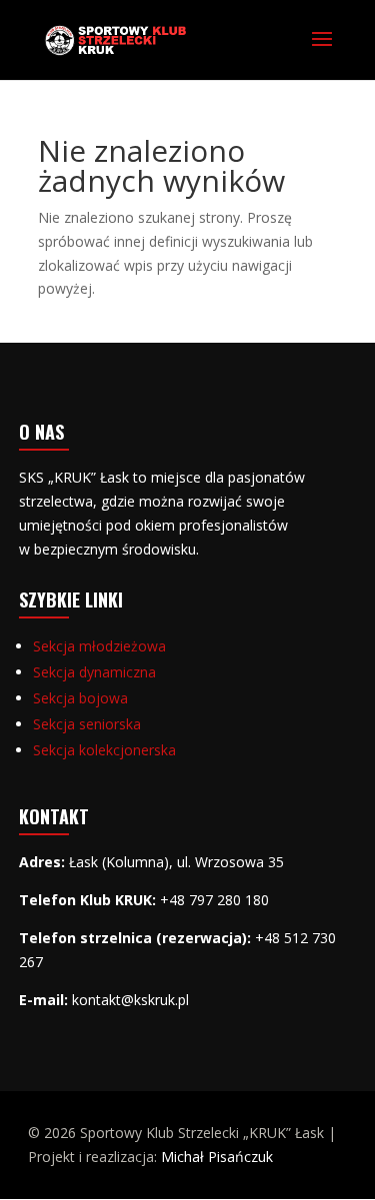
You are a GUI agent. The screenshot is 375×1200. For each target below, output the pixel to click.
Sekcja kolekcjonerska (104, 749)
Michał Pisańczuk (217, 1156)
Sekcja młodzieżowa (99, 645)
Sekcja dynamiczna (94, 671)
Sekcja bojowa (80, 697)
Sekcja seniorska (87, 723)
